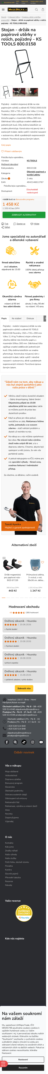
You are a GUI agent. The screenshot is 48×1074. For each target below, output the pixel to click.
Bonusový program (14, 783)
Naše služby (10, 858)
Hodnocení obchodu (24, 606)
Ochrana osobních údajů (16, 794)
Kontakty (9, 843)
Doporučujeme (12, 817)
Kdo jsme (9, 846)
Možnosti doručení (9, 164)
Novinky (9, 813)
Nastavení (23, 1059)
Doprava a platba (13, 779)
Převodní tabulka (13, 877)
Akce (7, 810)
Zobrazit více (24, 688)
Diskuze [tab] (30, 318)
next (45, 565)
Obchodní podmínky (14, 790)
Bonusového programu (25, 199)
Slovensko (10, 787)
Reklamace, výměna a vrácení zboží (21, 806)
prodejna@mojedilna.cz (26, 715)
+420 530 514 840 (16, 726)
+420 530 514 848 (16, 728)
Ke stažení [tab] (16, 318)
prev (3, 565)
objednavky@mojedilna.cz (27, 709)
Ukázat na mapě (18, 702)
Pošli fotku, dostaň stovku (17, 862)
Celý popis (6, 145)
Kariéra (8, 869)
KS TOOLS (32, 160)
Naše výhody (11, 854)
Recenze (9, 881)
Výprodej (9, 821)
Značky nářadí (11, 850)
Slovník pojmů (11, 873)
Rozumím (23, 1067)
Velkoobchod (11, 775)
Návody (8, 885)
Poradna (9, 866)
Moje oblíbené (11, 771)
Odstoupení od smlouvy (16, 798)
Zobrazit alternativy (24, 215)
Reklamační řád (12, 802)
